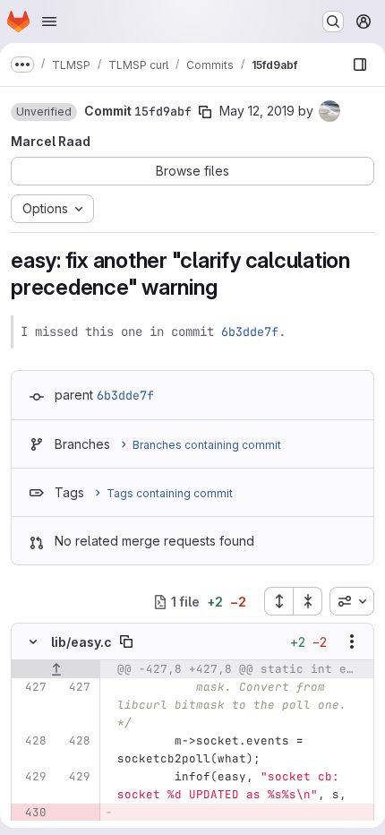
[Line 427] (31, 687)
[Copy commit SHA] (205, 112)
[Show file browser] (360, 64)
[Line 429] (31, 777)
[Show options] (352, 641)
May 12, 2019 (257, 110)
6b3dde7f (249, 331)
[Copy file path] (126, 641)
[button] (44, 112)
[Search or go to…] (333, 21)
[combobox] (351, 601)
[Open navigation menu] (49, 21)
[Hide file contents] (33, 641)
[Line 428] (31, 741)
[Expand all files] (278, 601)
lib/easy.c (81, 642)
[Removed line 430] (31, 813)
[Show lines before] (56, 669)
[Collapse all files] (308, 601)
